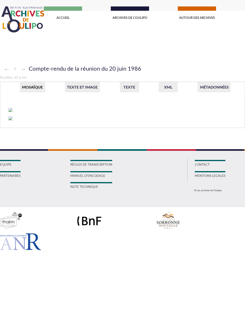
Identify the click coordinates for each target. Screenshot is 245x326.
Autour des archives (197, 18)
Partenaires (10, 176)
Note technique (84, 187)
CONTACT (202, 164)
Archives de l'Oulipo (129, 18)
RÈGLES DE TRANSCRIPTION (91, 164)
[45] (10, 110)
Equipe (5, 164)
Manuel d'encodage (87, 176)
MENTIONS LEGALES (210, 176)
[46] (10, 119)
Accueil (63, 18)
